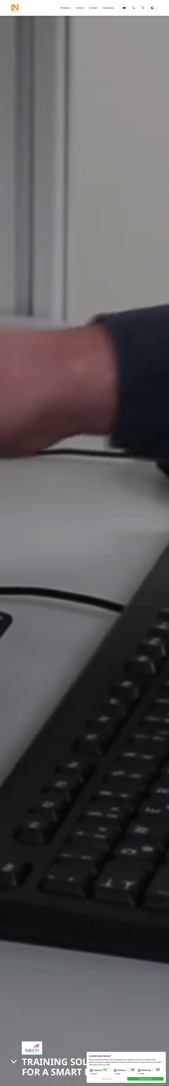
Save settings (107, 1079)
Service (80, 7)
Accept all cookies (145, 1079)
